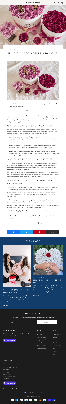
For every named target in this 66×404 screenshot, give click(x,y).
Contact (55, 351)
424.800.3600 (14, 367)
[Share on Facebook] (13, 232)
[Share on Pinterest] (39, 232)
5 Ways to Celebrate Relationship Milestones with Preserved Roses (48, 280)
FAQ (54, 348)
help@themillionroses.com (14, 364)
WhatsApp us (6, 369)
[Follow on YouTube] (12, 388)
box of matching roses (15, 155)
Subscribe (47, 322)
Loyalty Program (57, 334)
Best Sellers (40, 334)
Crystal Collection (41, 346)
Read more (5, 305)
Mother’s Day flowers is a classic (17, 147)
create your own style (35, 207)
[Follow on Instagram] (3, 388)
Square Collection (41, 348)
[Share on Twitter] (26, 232)
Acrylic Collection (41, 343)
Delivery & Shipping (58, 346)
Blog (54, 340)
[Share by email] (52, 232)
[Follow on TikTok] (17, 388)
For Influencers (56, 343)
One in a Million (41, 337)
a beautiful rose (19, 174)
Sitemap (55, 354)
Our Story (55, 337)
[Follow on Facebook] (8, 388)
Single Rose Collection (43, 340)
